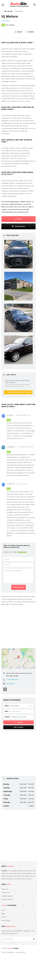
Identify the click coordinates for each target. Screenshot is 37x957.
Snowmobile (5, 920)
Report (19, 32)
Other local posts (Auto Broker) (18, 392)
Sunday (6, 806)
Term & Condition (7, 952)
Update (31, 32)
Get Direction (20, 226)
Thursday (6, 795)
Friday (5, 799)
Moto (3, 913)
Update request (7, 896)
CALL (20, 219)
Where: (7, 717)
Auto (3, 910)
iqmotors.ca (10, 683)
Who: (6, 711)
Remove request (7, 899)
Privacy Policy (20, 952)
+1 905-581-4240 (12, 679)
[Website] (5, 689)
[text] (26, 552)
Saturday (6, 802)
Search (20, 722)
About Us (4, 889)
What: (7, 706)
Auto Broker (5, 21)
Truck (3, 917)
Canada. (13, 948)
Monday (6, 784)
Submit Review (18, 587)
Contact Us (5, 892)
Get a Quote (18, 727)
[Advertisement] (18, 625)
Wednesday (7, 791)
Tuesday (6, 788)
